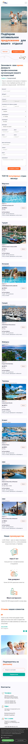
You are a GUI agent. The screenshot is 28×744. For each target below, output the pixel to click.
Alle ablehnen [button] (20, 740)
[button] (26, 3)
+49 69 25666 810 (10, 703)
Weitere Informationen (16, 733)
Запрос (23, 207)
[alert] (14, 736)
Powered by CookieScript (5, 742)
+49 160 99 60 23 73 (11, 726)
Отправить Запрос (18, 51)
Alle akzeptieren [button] (7, 740)
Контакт (5, 51)
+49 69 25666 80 (9, 701)
